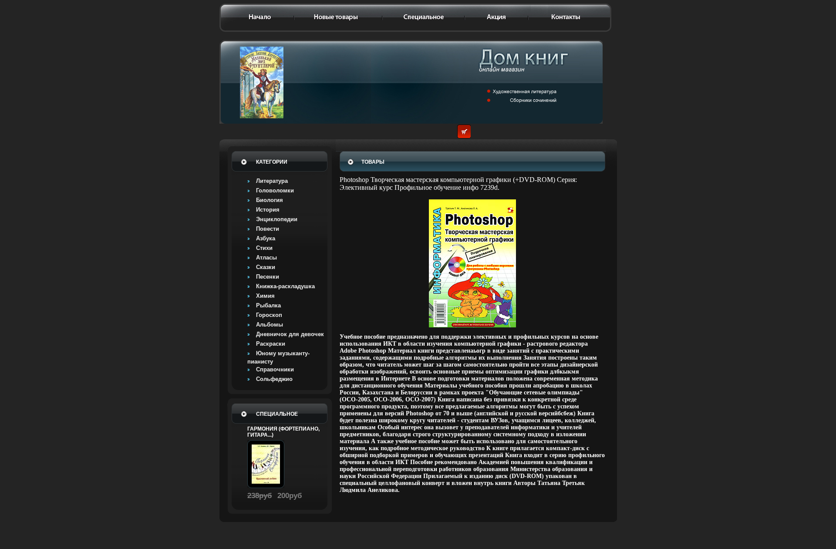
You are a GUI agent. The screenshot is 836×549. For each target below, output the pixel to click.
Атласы (266, 257)
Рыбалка (268, 305)
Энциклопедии (276, 219)
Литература (272, 181)
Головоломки (275, 190)
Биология (269, 200)
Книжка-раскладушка (285, 286)
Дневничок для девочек (290, 334)
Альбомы (269, 324)
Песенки (267, 276)
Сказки (265, 267)
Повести (267, 229)
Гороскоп (269, 315)
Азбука (265, 238)
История (268, 209)
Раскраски (270, 343)
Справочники (275, 369)
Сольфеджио (274, 379)
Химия (265, 296)
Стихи (264, 248)
